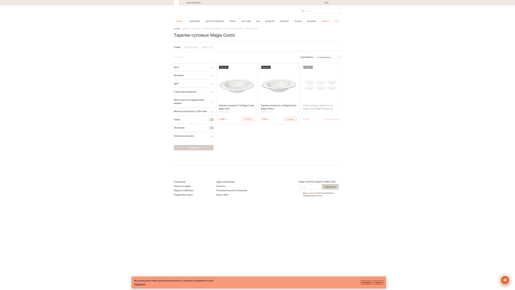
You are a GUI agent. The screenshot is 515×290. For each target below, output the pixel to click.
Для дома (311, 21)
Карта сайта (222, 195)
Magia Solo (207, 47)
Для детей (269, 21)
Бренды (179, 21)
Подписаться (330, 187)
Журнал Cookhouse (183, 190)
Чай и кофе (246, 21)
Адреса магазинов (194, 3)
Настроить (366, 282)
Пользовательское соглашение (231, 190)
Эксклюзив (179, 128)
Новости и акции (182, 186)
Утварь (232, 21)
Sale (337, 21)
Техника (298, 21)
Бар (258, 21)
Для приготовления (215, 21)
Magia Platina (191, 47)
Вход (326, 3)
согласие (310, 193)
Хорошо (378, 282)
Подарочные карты (183, 195)
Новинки (325, 21)
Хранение (284, 21)
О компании (180, 182)
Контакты (221, 186)
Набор (177, 119)
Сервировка (194, 21)
